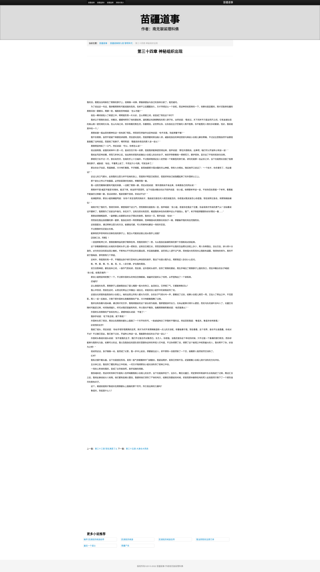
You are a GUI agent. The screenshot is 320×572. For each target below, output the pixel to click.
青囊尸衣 (125, 545)
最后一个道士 (90, 545)
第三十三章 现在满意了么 (106, 448)
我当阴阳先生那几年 (205, 539)
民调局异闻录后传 (167, 539)
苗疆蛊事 (110, 2)
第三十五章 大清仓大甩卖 (137, 448)
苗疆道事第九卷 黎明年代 (121, 43)
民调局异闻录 (127, 539)
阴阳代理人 (120, 2)
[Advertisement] (160, 80)
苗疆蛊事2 (100, 2)
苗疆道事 (228, 2)
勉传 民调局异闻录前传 (94, 539)
